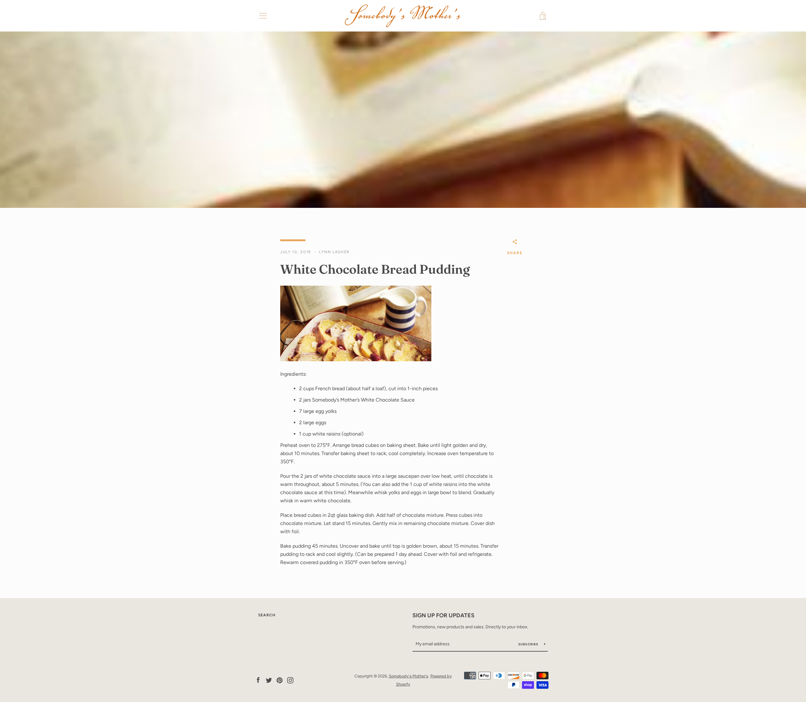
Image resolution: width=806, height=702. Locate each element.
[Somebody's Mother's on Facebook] (258, 680)
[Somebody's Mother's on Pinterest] (279, 680)
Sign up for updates (443, 615)
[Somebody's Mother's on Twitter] (269, 680)
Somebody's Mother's (408, 676)
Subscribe (529, 644)
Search (266, 615)
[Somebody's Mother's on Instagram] (290, 680)
